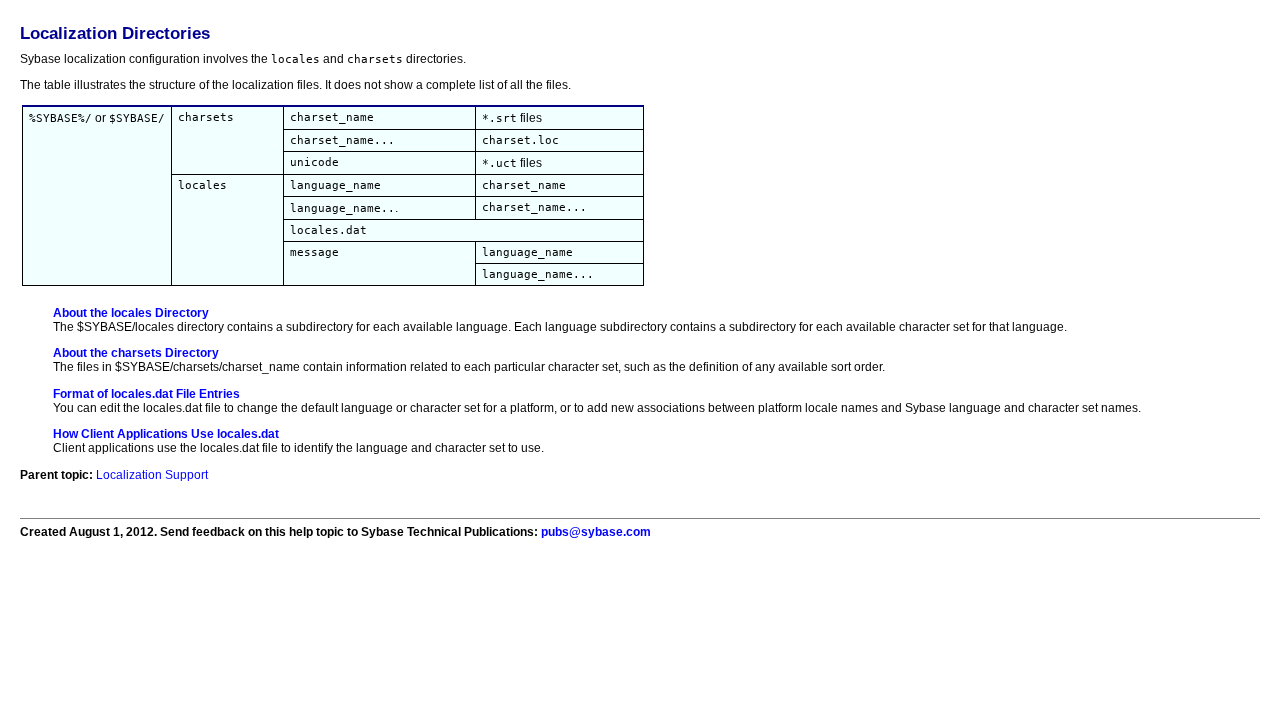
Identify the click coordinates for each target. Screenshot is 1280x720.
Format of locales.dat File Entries (146, 394)
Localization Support (152, 475)
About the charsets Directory (136, 353)
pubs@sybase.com (596, 532)
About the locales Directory (131, 313)
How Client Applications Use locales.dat (166, 434)
